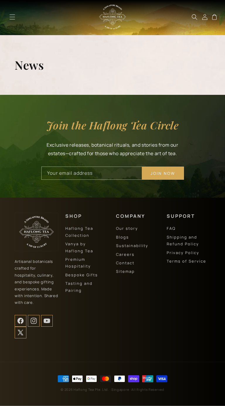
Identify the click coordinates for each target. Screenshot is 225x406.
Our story (127, 228)
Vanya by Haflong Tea (79, 247)
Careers (125, 254)
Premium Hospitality (78, 263)
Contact (125, 262)
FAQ (171, 228)
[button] (12, 17)
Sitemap (125, 271)
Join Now (163, 173)
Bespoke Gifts (81, 274)
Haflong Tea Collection (79, 232)
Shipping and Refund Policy (183, 240)
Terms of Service (186, 261)
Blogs (122, 237)
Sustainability (132, 245)
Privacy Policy (183, 252)
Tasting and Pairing (79, 287)
